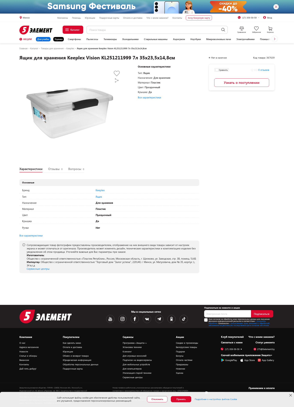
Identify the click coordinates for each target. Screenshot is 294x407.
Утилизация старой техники (137, 372)
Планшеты (266, 39)
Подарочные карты (109, 17)
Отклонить (157, 399)
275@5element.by (266, 349)
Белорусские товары (186, 347)
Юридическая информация (77, 360)
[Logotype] (37, 30)
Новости (23, 351)
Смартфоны (74, 39)
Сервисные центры (38, 268)
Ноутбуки (195, 39)
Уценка (58, 39)
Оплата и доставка (132, 17)
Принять (181, 399)
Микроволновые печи (218, 39)
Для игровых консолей (134, 355)
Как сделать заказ (72, 342)
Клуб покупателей (232, 336)
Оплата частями (184, 360)
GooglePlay (231, 360)
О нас (22, 342)
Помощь (76, 17)
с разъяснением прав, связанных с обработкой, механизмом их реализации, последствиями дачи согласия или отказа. (239, 324)
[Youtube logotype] (110, 319)
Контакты (177, 17)
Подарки (180, 351)
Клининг (127, 351)
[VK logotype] (147, 319)
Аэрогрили (179, 39)
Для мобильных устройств (136, 364)
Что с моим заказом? (157, 17)
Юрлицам (90, 17)
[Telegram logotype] (159, 319)
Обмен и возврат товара (76, 355)
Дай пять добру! (27, 368)
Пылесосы (92, 39)
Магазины (62, 17)
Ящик (99, 196)
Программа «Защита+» (135, 342)
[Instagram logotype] (122, 319)
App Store (249, 360)
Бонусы (179, 355)
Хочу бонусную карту (199, 17)
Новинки (180, 368)
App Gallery (268, 360)
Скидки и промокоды (187, 342)
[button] (274, 39)
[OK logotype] (171, 319)
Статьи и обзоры (28, 355)
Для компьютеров (132, 368)
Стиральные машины (156, 39)
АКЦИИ (27, 39)
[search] (223, 30)
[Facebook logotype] (135, 319)
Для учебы (43, 39)
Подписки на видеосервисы (137, 360)
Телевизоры (110, 39)
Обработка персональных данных (80, 364)
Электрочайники (245, 39)
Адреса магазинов (29, 347)
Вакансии (24, 360)
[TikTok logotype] (184, 319)
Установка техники (132, 347)
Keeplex (100, 190)
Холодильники (130, 39)
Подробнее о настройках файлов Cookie (216, 399)
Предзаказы (182, 364)
